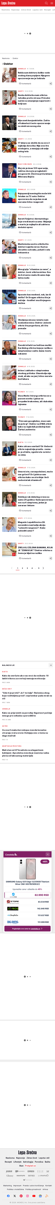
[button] (25, 83)
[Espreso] (31, 1171)
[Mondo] (19, 1171)
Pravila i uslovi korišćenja (33, 1185)
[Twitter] (14, 1196)
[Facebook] (8, 1196)
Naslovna (5, 58)
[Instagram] (27, 1196)
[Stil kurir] (47, 1171)
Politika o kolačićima (15, 1189)
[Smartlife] (21, 1175)
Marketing (7, 1185)
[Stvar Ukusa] (27, 1180)
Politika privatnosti (33, 1189)
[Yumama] (43, 1175)
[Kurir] (9, 1171)
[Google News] (40, 1196)
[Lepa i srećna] (7, 3)
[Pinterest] (21, 1196)
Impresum (17, 1185)
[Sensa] (31, 1175)
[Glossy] (10, 1175)
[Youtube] (34, 1196)
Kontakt (48, 1185)
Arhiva (45, 1189)
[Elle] (40, 1171)
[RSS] (46, 1196)
